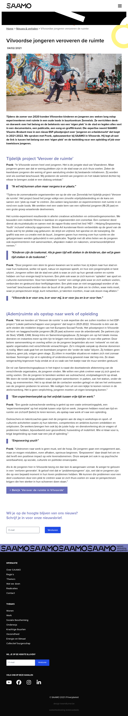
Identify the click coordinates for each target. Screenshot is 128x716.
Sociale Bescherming (17, 620)
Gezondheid (12, 634)
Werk (9, 615)
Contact (10, 593)
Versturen (53, 530)
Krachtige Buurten (16, 629)
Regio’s (10, 575)
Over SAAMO (13, 570)
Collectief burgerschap (18, 643)
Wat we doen (13, 584)
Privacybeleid (72, 697)
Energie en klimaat (16, 639)
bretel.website (72, 709)
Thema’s (10, 579)
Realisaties (12, 589)
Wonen (10, 611)
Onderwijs (11, 625)
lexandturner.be (67, 703)
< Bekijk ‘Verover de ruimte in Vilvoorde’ (37, 490)
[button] (120, 6)
